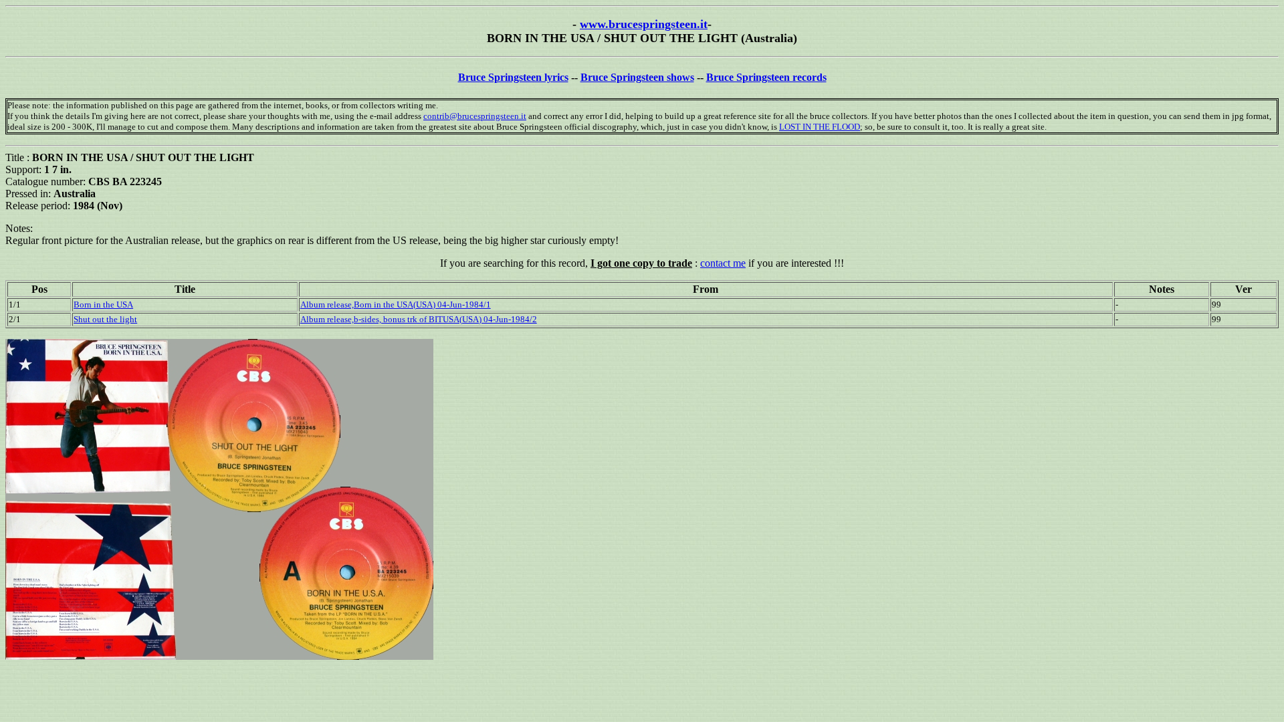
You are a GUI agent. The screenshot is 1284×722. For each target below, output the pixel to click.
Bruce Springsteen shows (637, 77)
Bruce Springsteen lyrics (513, 77)
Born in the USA (103, 304)
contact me (723, 263)
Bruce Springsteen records (766, 77)
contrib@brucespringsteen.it (474, 116)
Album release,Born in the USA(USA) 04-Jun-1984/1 (395, 304)
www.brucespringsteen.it (644, 24)
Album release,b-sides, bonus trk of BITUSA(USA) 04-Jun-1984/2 (418, 319)
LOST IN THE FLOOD (819, 127)
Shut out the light (105, 319)
